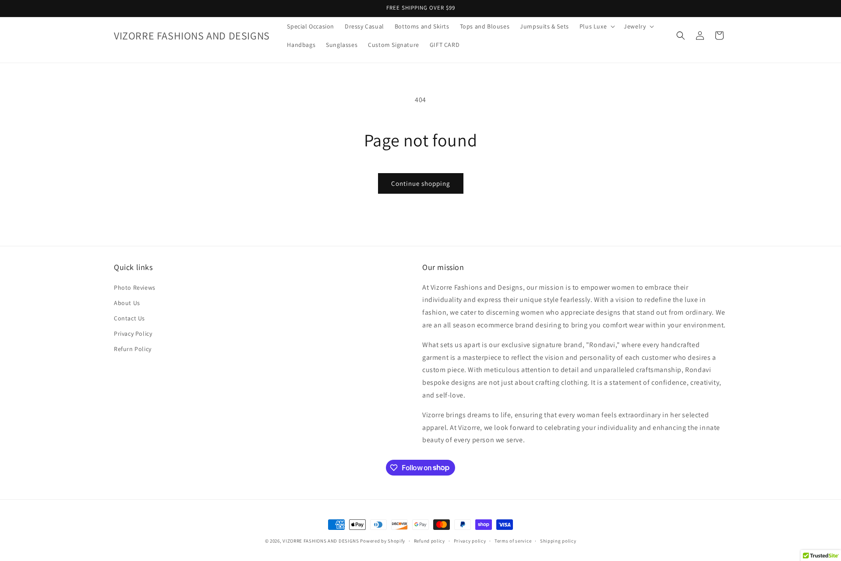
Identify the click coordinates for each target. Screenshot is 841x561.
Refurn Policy (133, 349)
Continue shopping (420, 183)
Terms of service (513, 540)
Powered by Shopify (382, 541)
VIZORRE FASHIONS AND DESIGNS (321, 541)
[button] (596, 26)
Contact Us (129, 318)
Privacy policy (470, 540)
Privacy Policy (133, 333)
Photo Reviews (134, 287)
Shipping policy (558, 540)
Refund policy (429, 540)
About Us (127, 302)
